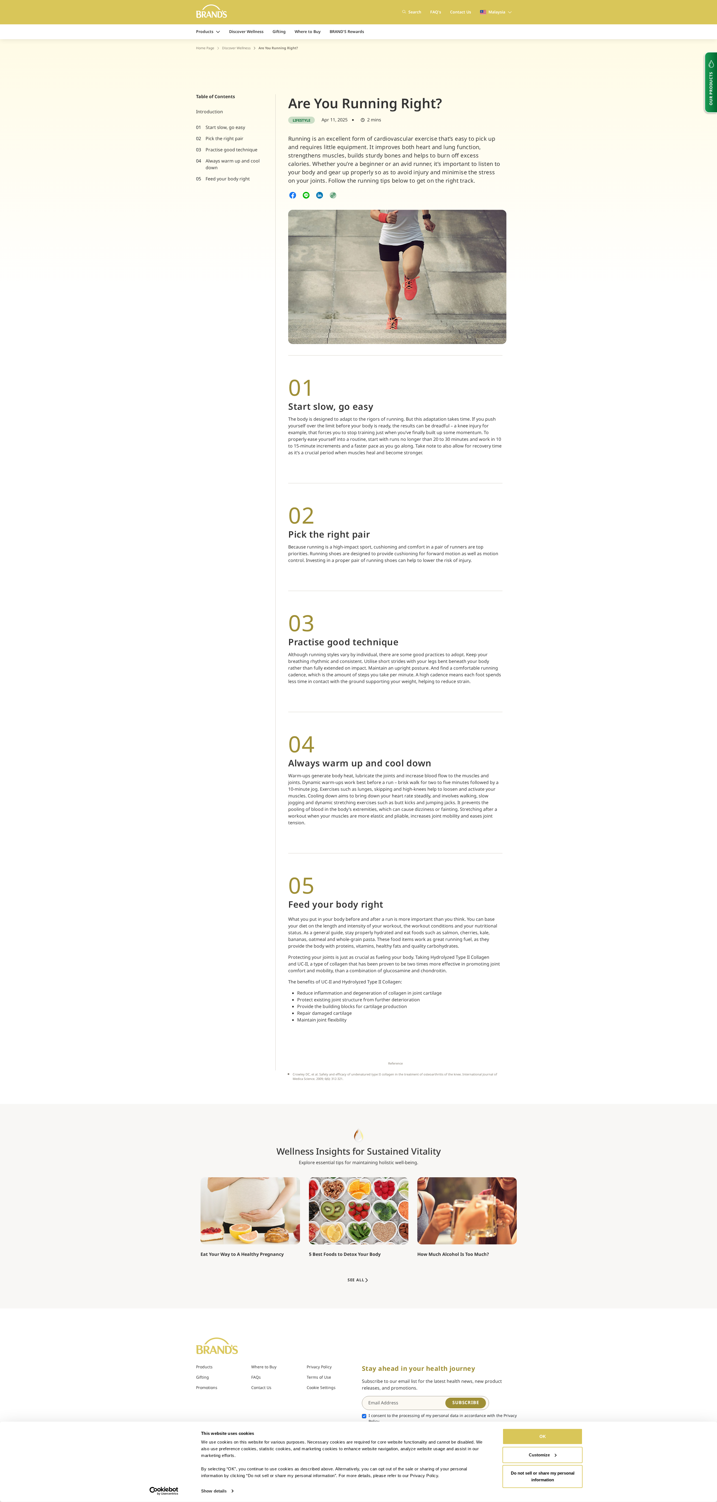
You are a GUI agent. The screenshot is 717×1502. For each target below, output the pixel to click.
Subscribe (465, 1402)
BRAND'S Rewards (347, 32)
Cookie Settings (321, 1388)
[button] (333, 195)
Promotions (206, 1388)
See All (356, 1280)
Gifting (279, 32)
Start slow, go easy (225, 127)
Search (414, 12)
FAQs (256, 1377)
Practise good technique (231, 150)
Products (204, 32)
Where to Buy (308, 32)
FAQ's (435, 12)
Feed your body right (228, 179)
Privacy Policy (319, 1367)
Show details (214, 1491)
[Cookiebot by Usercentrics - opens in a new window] (163, 1491)
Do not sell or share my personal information (542, 1476)
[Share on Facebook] (292, 195)
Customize (539, 1454)
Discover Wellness (246, 32)
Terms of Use (319, 1377)
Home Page (205, 48)
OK (542, 1436)
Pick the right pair (224, 138)
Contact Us (460, 12)
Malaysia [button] (496, 12)
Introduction (209, 112)
